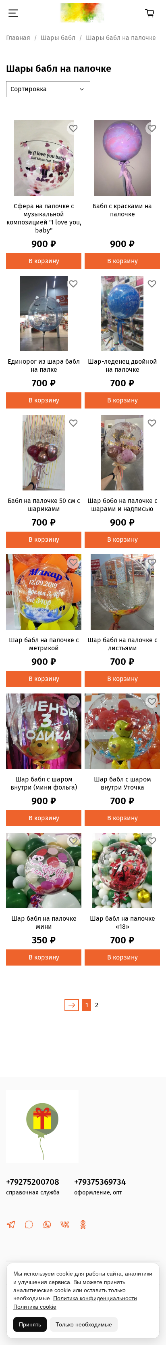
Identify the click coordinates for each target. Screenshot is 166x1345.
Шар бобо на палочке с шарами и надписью (122, 505)
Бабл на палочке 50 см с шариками (44, 505)
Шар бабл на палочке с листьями (122, 644)
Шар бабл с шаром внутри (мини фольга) (43, 783)
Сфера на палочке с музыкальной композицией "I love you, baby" (43, 218)
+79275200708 (32, 1182)
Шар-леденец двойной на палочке (122, 365)
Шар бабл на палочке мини (44, 922)
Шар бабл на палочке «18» (122, 922)
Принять (30, 1324)
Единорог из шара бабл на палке (44, 365)
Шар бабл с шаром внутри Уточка (122, 783)
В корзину (44, 261)
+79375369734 (100, 1182)
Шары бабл (58, 38)
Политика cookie (34, 1306)
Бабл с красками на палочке (122, 210)
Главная (18, 38)
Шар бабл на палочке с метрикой (44, 644)
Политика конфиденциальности (95, 1298)
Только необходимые (84, 1324)
